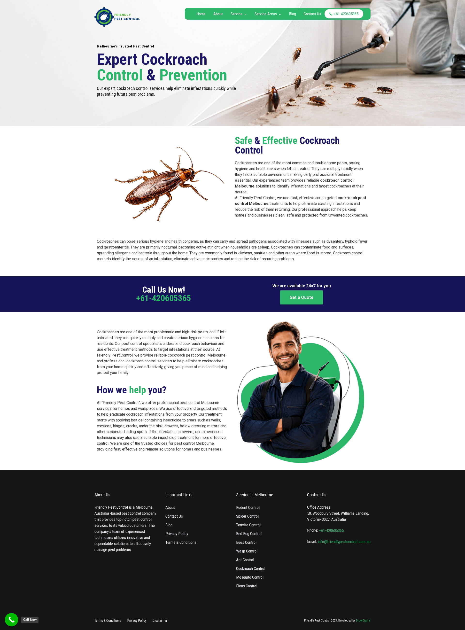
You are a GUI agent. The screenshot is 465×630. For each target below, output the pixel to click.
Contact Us (312, 13)
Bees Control (246, 542)
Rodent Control (248, 507)
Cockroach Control (250, 568)
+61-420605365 (346, 13)
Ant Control (245, 559)
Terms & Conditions (180, 542)
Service (236, 13)
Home (201, 13)
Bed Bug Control (249, 533)
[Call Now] (11, 619)
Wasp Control (246, 551)
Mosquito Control (250, 577)
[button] (301, 297)
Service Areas (266, 13)
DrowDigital (363, 620)
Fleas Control (246, 585)
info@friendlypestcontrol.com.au (344, 541)
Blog (292, 13)
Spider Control (247, 516)
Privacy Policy (176, 533)
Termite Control (248, 524)
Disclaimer (160, 620)
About (218, 13)
